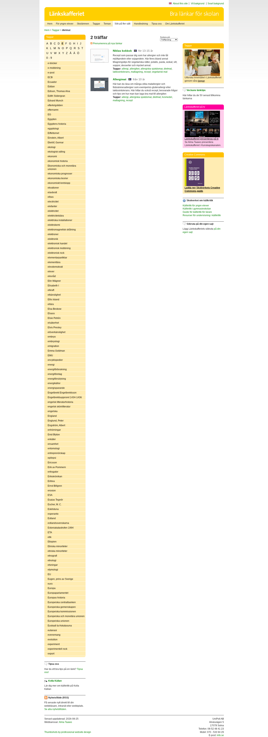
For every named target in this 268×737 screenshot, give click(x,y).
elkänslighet (54, 294)
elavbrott (52, 192)
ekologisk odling (56, 151)
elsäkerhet (53, 322)
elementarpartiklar (57, 257)
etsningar (53, 565)
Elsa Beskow (54, 309)
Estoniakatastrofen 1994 (61, 527)
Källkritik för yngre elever (196, 205)
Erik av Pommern (57, 467)
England (52, 416)
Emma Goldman (56, 350)
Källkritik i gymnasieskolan (197, 208)
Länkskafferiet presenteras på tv (202, 138)
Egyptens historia (57, 124)
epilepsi (52, 457)
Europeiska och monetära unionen (66, 616)
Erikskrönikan (55, 476)
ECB (50, 77)
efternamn (53, 109)
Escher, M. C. (55, 504)
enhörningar (54, 429)
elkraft (51, 290)
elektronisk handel (57, 243)
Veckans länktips (196, 90)
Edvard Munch (55, 100)
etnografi (52, 555)
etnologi (52, 560)
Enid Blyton (54, 434)
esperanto (53, 513)
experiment (54, 644)
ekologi (52, 147)
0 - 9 (49, 57)
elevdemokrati (55, 266)
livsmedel (167, 97)
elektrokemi (54, 225)
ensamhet (53, 444)
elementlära (54, 262)
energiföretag (55, 374)
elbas (51, 197)
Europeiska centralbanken (62, 602)
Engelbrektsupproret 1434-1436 (65, 397)
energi (51, 364)
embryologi (54, 341)
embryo (52, 336)
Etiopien (52, 541)
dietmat (168, 68)
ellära (51, 304)
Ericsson (52, 462)
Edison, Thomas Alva (59, 91)
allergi (125, 68)
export (51, 653)
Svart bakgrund (216, 3)
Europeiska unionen (58, 621)
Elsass (51, 313)
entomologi (54, 448)
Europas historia (56, 597)
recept (147, 71)
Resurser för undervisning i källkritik (202, 215)
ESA (50, 495)
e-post (51, 72)
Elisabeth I (53, 285)
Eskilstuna (53, 509)
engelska (52, 411)
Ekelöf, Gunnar (56, 142)
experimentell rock (57, 649)
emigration (53, 346)
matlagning (137, 71)
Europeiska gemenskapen (62, 607)
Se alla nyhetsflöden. (55, 709)
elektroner (53, 234)
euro (50, 583)
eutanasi (52, 630)
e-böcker (52, 63)
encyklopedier (55, 360)
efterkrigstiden (55, 105)
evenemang (54, 634)
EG (49, 114)
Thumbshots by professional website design (67, 732)
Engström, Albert (56, 425)
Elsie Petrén (54, 318)
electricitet (53, 201)
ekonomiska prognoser (60, 173)
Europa (52, 588)
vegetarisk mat (159, 71)
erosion (52, 490)
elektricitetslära (56, 215)
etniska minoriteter (57, 551)
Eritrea (51, 481)
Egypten (52, 119)
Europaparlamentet (58, 593)
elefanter (52, 206)
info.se (220, 735)
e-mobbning (54, 68)
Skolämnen (83, 23)
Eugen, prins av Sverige (60, 579)
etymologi (53, 569)
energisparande (56, 388)
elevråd (52, 276)
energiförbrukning (57, 369)
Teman (107, 23)
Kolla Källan (55, 680)
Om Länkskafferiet (174, 23)
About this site (180, 3)
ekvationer (53, 187)
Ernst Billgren (55, 485)
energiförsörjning (57, 378)
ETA (50, 532)
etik (49, 537)
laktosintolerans (121, 71)
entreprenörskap (56, 453)
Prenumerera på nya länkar (107, 43)
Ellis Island (53, 299)
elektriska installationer (60, 220)
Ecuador (52, 82)
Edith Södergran (56, 96)
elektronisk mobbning (59, 248)
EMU (50, 355)
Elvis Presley (54, 327)
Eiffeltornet (53, 133)
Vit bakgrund (197, 3)
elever (51, 271)
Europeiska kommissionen (62, 611)
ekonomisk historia (58, 161)
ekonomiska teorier (58, 178)
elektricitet (53, 211)
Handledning (141, 23)
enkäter (52, 439)
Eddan (51, 86)
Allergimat (119, 79)
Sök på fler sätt (122, 23)
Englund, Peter (56, 420)
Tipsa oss (156, 23)
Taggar (96, 23)
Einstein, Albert (56, 137)
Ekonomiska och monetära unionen (62, 167)
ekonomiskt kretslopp (59, 183)
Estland (52, 518)
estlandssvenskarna (58, 523)
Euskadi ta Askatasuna (60, 625)
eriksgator (53, 471)
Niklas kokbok (122, 50)
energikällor (54, 383)
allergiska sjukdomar (152, 68)
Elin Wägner (54, 281)
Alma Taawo (65, 722)
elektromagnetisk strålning (62, 229)
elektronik (53, 239)
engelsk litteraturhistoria (60, 402)
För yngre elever (64, 23)
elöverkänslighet (56, 332)
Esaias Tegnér (55, 499)
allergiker (134, 68)
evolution (52, 639)
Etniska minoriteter (57, 546)
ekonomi (52, 156)
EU (49, 574)
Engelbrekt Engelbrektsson (62, 392)
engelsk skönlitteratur (59, 406)
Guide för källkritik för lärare (197, 212)
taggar (201, 80)
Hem (49, 23)
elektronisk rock (56, 253)
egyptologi (53, 128)
